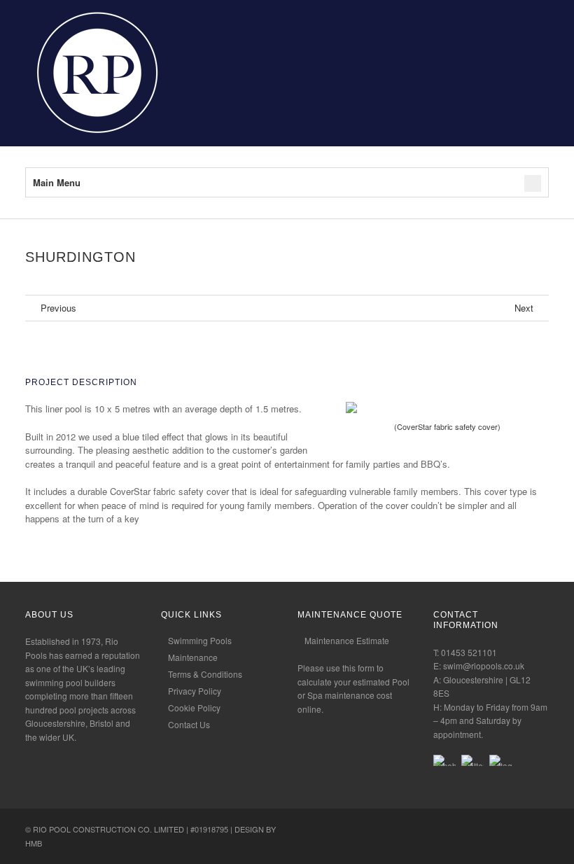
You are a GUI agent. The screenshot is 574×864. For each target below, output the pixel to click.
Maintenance (193, 657)
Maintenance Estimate (346, 640)
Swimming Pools (200, 640)
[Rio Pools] (95, 139)
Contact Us (189, 724)
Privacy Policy (194, 691)
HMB (33, 843)
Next (523, 308)
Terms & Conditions (205, 674)
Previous (58, 308)
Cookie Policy (194, 707)
